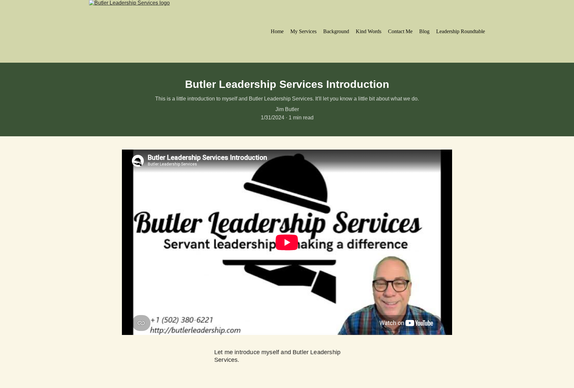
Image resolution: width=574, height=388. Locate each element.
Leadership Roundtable (460, 31)
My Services (303, 31)
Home (277, 31)
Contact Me (400, 31)
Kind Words (368, 31)
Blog (424, 31)
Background (336, 31)
